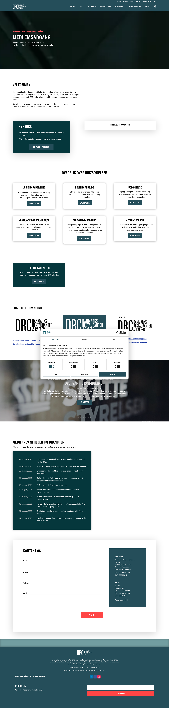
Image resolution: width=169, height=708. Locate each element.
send (92, 615)
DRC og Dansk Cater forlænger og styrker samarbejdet (40, 139)
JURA (81, 7)
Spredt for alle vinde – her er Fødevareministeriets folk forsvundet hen (58, 491)
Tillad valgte (84, 374)
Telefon (26, 583)
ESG (109, 7)
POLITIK (72, 7)
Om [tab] (114, 339)
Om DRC (147, 7)
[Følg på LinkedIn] (91, 676)
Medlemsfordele (135, 7)
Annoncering (147, 1)
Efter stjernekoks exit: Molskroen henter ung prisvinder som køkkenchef (60, 472)
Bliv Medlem (119, 7)
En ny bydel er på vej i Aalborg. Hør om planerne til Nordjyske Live (62, 466)
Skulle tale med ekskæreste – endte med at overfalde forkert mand (60, 512)
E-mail (25, 573)
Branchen (85, 388)
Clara (70, 388)
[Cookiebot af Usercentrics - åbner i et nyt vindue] (117, 332)
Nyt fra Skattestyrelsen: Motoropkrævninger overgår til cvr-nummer (84, 381)
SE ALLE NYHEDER (41, 147)
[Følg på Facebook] (95, 676)
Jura (91, 388)
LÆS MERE (34, 203)
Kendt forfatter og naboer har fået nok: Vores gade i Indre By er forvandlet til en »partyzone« (61, 505)
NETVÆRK (102, 7)
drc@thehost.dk (125, 570)
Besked (26, 593)
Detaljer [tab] (84, 339)
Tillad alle (112, 374)
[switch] (73, 366)
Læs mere (84, 402)
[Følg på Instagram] (99, 676)
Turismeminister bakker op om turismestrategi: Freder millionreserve (58, 498)
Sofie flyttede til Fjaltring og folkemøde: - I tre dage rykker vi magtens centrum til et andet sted (60, 479)
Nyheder (125, 1)
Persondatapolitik (121, 600)
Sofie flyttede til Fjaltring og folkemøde (52, 485)
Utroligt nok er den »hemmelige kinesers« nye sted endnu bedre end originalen (61, 519)
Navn (25, 561)
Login (154, 1)
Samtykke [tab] (55, 339)
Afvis (56, 374)
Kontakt (138, 1)
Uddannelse (92, 7)
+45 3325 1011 (124, 572)
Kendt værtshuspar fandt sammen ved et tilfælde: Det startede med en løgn (61, 460)
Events (132, 1)
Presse (119, 1)
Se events (39, 281)
